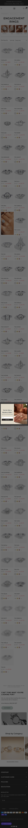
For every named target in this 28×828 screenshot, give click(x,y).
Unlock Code (7, 419)
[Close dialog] (26, 404)
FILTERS (13, 826)
